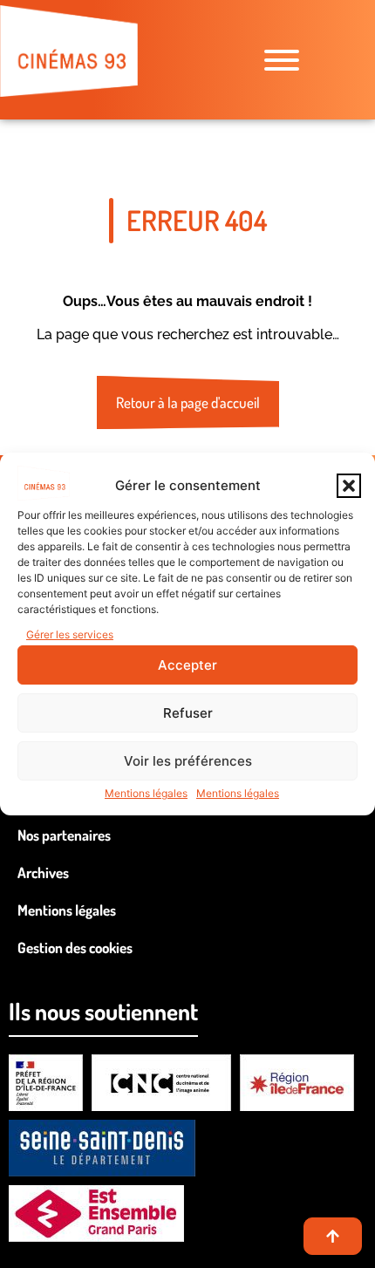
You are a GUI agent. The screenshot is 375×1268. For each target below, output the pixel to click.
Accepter (187, 665)
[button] (349, 485)
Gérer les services (69, 634)
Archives (43, 872)
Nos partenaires (64, 835)
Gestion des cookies (75, 947)
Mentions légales (146, 793)
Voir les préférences (188, 761)
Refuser (188, 713)
